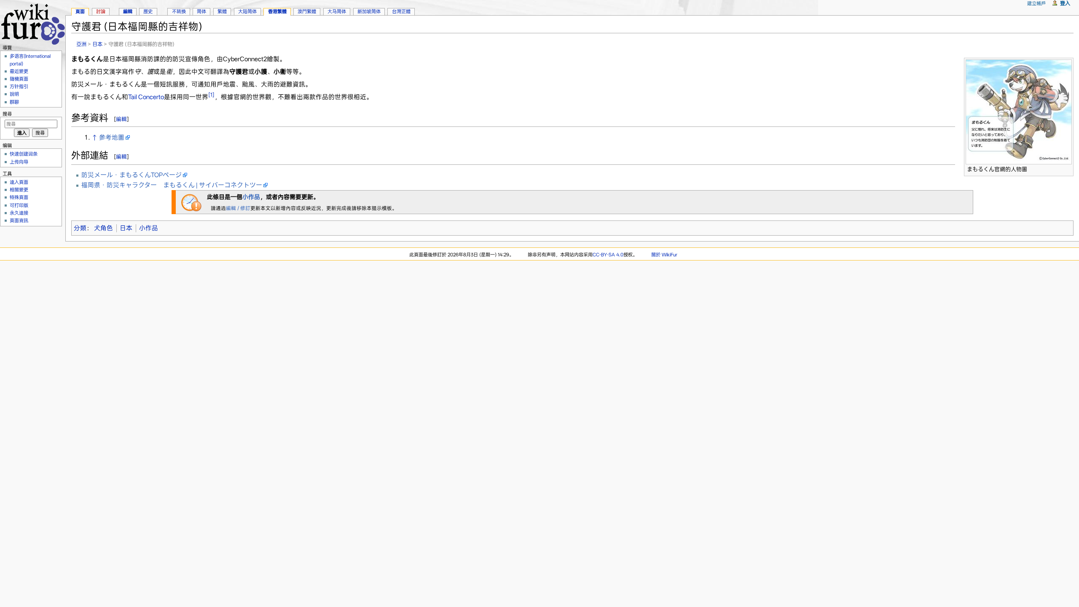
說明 (14, 94)
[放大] (1067, 168)
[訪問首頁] (32, 23)
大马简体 (336, 11)
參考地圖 (111, 137)
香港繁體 (277, 11)
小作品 (251, 196)
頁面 (80, 11)
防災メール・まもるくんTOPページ (131, 175)
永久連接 (19, 213)
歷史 (148, 11)
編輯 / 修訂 (238, 208)
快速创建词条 (24, 154)
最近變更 (19, 71)
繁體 (222, 11)
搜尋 (7, 114)
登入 (1065, 3)
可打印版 (19, 205)
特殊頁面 (19, 197)
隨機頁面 (19, 79)
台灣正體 (401, 11)
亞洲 (81, 44)
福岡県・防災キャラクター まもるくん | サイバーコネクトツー (171, 185)
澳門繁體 (307, 11)
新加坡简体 (369, 11)
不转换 (179, 11)
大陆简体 (247, 11)
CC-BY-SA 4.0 (608, 255)
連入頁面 (19, 182)
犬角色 (103, 228)
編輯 (121, 119)
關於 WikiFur (664, 255)
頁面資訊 (19, 220)
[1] (211, 94)
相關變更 (19, 190)
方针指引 (19, 86)
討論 (100, 11)
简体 (201, 11)
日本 (97, 44)
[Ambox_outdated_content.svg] (191, 202)
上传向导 (19, 162)
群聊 (14, 102)
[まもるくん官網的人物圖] (1019, 111)
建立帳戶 (1036, 3)
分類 (80, 228)
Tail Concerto (146, 97)
